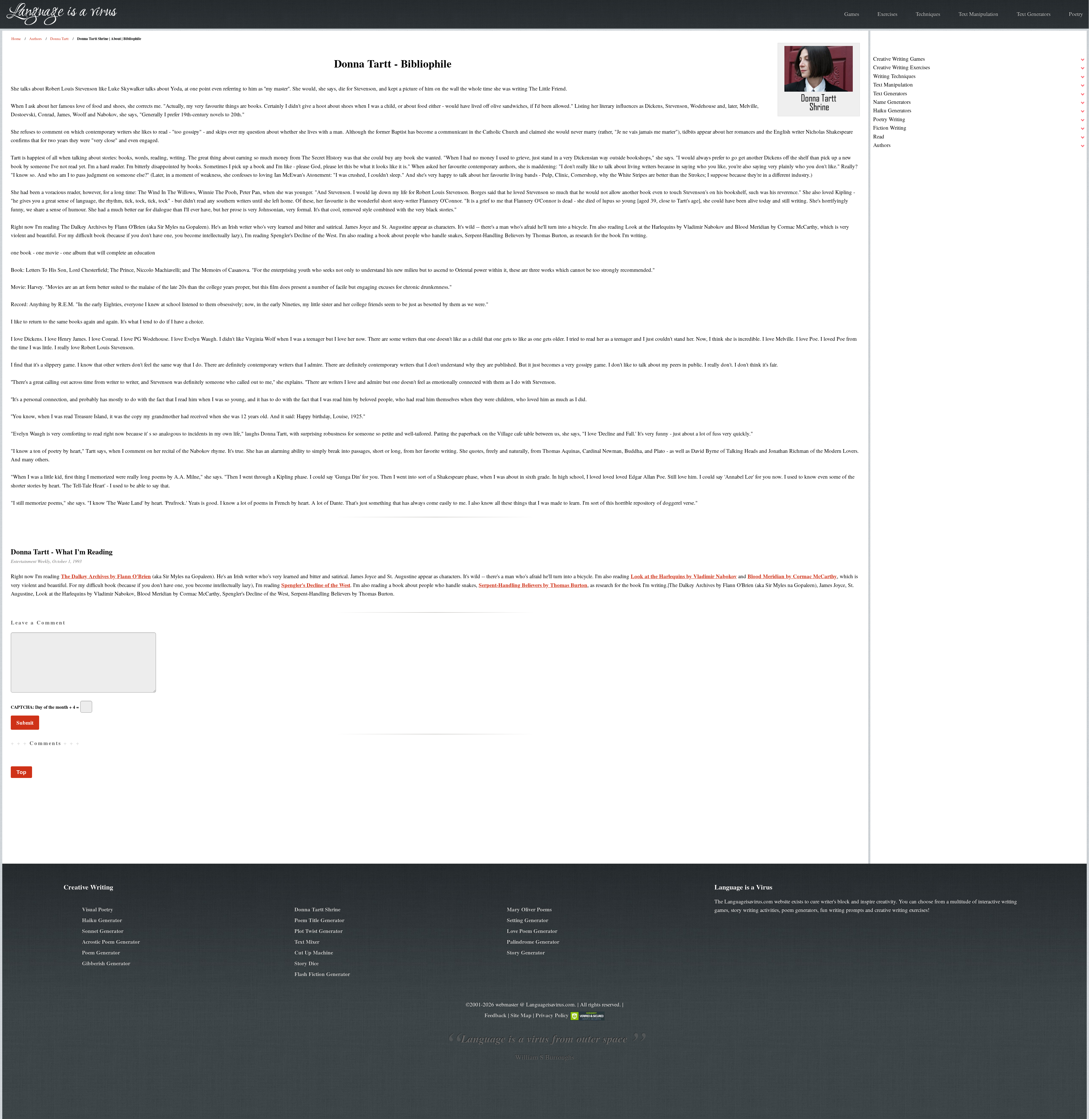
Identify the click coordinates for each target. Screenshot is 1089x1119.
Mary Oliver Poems (529, 909)
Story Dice (306, 963)
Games (851, 13)
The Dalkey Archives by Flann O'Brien (106, 576)
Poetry (1076, 13)
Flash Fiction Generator (322, 974)
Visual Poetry (97, 909)
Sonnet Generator (102, 931)
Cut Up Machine (313, 952)
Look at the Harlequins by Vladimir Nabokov (684, 576)
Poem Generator (101, 952)
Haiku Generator (102, 920)
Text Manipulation (978, 13)
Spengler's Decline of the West (315, 585)
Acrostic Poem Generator (111, 941)
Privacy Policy (552, 1015)
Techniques (928, 13)
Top (21, 772)
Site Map (520, 1015)
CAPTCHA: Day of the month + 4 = (45, 707)
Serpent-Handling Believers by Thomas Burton (533, 585)
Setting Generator (527, 920)
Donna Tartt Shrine (317, 909)
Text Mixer (306, 941)
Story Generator (526, 952)
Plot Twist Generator (318, 931)
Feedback (495, 1015)
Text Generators (1033, 13)
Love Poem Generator (532, 931)
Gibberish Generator (106, 963)
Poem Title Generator (319, 920)
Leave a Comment (38, 622)
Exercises (887, 13)
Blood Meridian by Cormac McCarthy (792, 576)
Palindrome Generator (533, 941)
